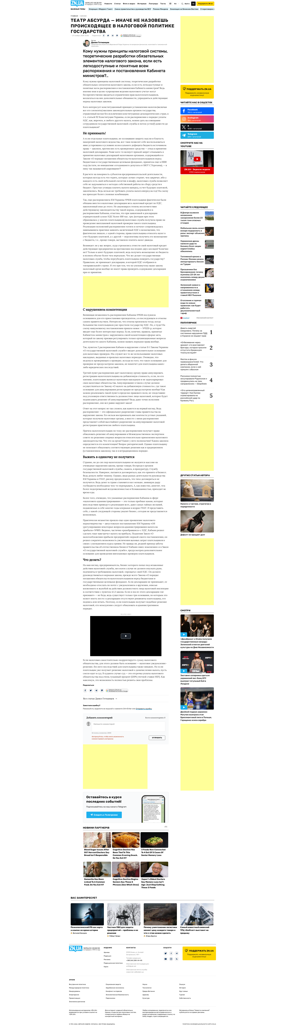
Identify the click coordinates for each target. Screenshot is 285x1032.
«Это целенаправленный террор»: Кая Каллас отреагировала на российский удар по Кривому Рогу (192, 395)
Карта (106, 967)
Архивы (107, 952)
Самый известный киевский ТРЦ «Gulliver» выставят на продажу (194, 930)
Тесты (163, 4)
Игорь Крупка (151, 936)
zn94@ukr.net (131, 966)
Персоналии (110, 998)
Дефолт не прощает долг (192, 534)
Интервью (142, 4)
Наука (144, 984)
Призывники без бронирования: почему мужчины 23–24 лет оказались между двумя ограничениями (192, 274)
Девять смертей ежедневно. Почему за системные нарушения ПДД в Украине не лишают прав (193, 332)
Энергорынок (74, 995)
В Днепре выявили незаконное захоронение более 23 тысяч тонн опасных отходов (191, 217)
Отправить (157, 738)
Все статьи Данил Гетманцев (98, 698)
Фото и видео (129, 4)
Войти (187, 4)
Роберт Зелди (114, 936)
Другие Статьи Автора (195, 475)
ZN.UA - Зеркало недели (197, 169)
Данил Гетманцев (100, 42)
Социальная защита (113, 984)
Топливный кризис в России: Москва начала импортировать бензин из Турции (192, 260)
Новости (108, 4)
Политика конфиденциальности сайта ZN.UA (199, 1024)
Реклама (107, 959)
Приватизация (74, 998)
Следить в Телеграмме (106, 815)
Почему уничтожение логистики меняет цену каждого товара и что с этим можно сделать (160, 930)
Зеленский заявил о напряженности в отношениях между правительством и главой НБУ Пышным (190, 290)
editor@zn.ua (139, 972)
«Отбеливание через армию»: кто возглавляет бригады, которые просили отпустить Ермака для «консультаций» (193, 347)
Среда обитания (148, 991)
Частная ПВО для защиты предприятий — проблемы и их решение (122, 930)
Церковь (145, 995)
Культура (146, 998)
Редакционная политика (113, 963)
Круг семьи (183, 991)
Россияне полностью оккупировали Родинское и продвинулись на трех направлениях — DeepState (193, 380)
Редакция (107, 956)
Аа (193, 3)
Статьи (117, 4)
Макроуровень (74, 991)
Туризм (182, 995)
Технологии (147, 988)
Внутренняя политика (77, 984)
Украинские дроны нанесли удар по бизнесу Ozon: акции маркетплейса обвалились (190, 246)
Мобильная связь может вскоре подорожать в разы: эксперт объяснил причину (192, 232)
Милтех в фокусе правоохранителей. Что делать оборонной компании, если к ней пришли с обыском (191, 364)
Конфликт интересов (114, 991)
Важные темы (78, 9)
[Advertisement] (126, 291)
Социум (182, 984)
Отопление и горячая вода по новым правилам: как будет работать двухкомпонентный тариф (190, 306)
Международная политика (79, 988)
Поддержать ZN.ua (205, 3)
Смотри (185, 610)
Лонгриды (153, 4)
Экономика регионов (77, 1002)
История (182, 988)
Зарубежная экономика (115, 988)
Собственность (185, 998)
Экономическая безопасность (117, 995)
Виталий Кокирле (80, 933)
